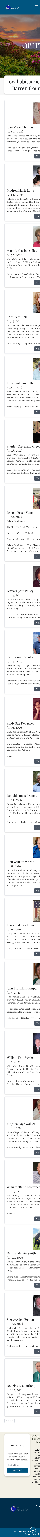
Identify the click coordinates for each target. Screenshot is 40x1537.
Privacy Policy (31, 1534)
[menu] (36, 5)
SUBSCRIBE (17, 1470)
